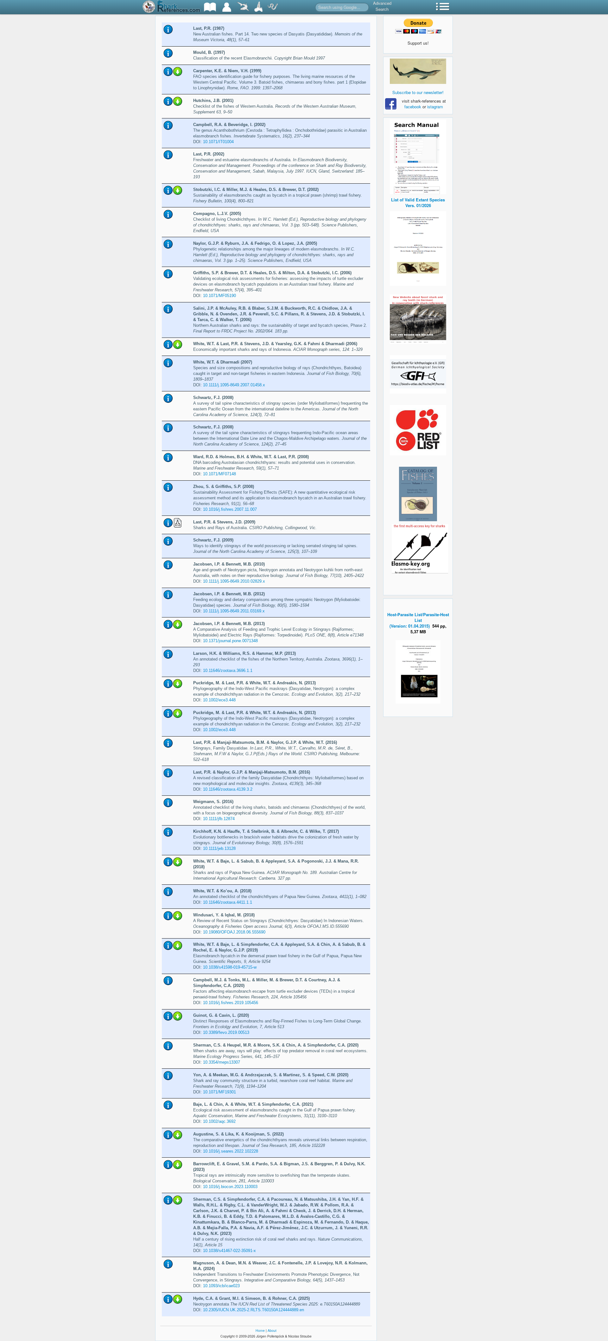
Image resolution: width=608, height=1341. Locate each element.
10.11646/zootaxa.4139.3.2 (227, 789)
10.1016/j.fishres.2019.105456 (230, 1002)
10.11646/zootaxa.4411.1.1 (227, 902)
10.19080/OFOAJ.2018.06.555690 (234, 932)
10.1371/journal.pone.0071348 (230, 640)
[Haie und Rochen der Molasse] (418, 319)
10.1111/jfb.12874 (219, 818)
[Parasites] (272, 7)
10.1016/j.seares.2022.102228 (230, 1151)
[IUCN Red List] (418, 430)
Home (260, 1330)
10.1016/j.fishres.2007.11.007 (230, 509)
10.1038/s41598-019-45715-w (229, 967)
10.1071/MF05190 (219, 295)
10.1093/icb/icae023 (221, 1285)
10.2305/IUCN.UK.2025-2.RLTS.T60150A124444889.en (253, 1309)
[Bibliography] (210, 7)
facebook (412, 107)
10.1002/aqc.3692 (219, 1121)
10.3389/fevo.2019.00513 (226, 1032)
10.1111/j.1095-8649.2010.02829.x (234, 581)
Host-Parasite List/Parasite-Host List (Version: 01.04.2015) (418, 620)
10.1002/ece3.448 (219, 700)
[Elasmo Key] (420, 548)
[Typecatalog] (258, 7)
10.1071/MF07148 (219, 473)
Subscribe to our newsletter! (418, 92)
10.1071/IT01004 (218, 141)
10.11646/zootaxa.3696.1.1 (227, 670)
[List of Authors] (226, 7)
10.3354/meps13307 (221, 1062)
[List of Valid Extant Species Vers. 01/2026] (418, 248)
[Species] (242, 7)
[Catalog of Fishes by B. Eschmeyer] (418, 494)
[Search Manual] (418, 156)
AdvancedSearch (382, 6)
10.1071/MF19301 (219, 1092)
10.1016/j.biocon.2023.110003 (230, 1186)
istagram (435, 107)
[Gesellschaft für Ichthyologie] (418, 374)
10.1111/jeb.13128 (219, 848)
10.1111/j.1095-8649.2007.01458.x (234, 385)
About (272, 1330)
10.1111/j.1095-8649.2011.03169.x (234, 611)
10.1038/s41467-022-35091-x (229, 1250)
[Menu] (443, 7)
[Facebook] (418, 71)
